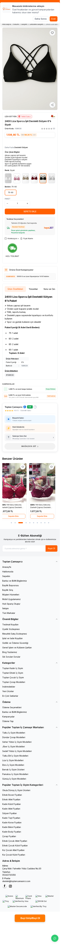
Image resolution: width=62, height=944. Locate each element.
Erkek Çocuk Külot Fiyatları (15, 845)
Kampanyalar (8, 716)
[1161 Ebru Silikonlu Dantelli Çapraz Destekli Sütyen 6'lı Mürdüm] (44, 482)
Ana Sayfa (6, 24)
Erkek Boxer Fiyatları (12, 795)
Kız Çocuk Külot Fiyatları (13, 854)
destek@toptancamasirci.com (16, 881)
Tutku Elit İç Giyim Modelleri (15, 756)
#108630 (10, 375)
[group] (29, 69)
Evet (53, 19)
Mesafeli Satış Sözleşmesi (14, 633)
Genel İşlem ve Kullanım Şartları (17, 647)
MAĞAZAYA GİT (29, 446)
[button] (10, 192)
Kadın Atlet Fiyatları (11, 808)
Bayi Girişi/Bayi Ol (30, 918)
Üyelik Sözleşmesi (11, 629)
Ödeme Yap (8, 721)
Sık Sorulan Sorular (11, 657)
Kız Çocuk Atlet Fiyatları (13, 850)
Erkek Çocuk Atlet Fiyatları (14, 841)
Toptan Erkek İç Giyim (12, 673)
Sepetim (6, 576)
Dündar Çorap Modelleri (13, 737)
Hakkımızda (7, 571)
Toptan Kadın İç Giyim (12, 668)
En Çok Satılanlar (10, 696)
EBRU (6, 505)
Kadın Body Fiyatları (11, 831)
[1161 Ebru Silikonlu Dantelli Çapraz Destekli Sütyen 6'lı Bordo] (15, 482)
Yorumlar (33, 289)
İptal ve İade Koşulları (12, 638)
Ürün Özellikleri (15, 289)
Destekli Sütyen (36, 24)
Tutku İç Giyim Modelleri (13, 732)
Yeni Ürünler (8, 691)
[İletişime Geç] (54, 938)
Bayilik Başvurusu (10, 585)
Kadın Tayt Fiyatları (11, 818)
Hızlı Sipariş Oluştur (11, 604)
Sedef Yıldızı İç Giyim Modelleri (17, 751)
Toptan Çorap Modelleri (13, 682)
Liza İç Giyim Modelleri (13, 760)
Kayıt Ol (51, 548)
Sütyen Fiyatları (9, 813)
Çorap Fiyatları (9, 836)
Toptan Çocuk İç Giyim (13, 677)
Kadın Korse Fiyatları (11, 822)
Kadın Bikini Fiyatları (11, 827)
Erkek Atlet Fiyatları (11, 799)
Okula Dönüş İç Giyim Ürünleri (16, 790)
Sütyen (24, 24)
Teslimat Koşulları (10, 624)
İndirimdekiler (8, 686)
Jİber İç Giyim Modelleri (13, 746)
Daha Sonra (41, 19)
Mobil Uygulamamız (11, 599)
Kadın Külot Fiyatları (11, 804)
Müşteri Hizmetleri (10, 594)
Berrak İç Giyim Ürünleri (13, 769)
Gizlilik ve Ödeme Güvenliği (15, 643)
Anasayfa (6, 567)
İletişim (5, 608)
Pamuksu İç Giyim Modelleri (15, 774)
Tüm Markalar (8, 613)
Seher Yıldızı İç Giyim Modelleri (17, 742)
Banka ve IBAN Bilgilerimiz (14, 581)
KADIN (16, 24)
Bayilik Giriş (7, 590)
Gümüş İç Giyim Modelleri (14, 779)
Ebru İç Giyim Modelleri (13, 765)
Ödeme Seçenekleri (11, 707)
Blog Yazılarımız (9, 652)
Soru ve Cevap (51, 289)
